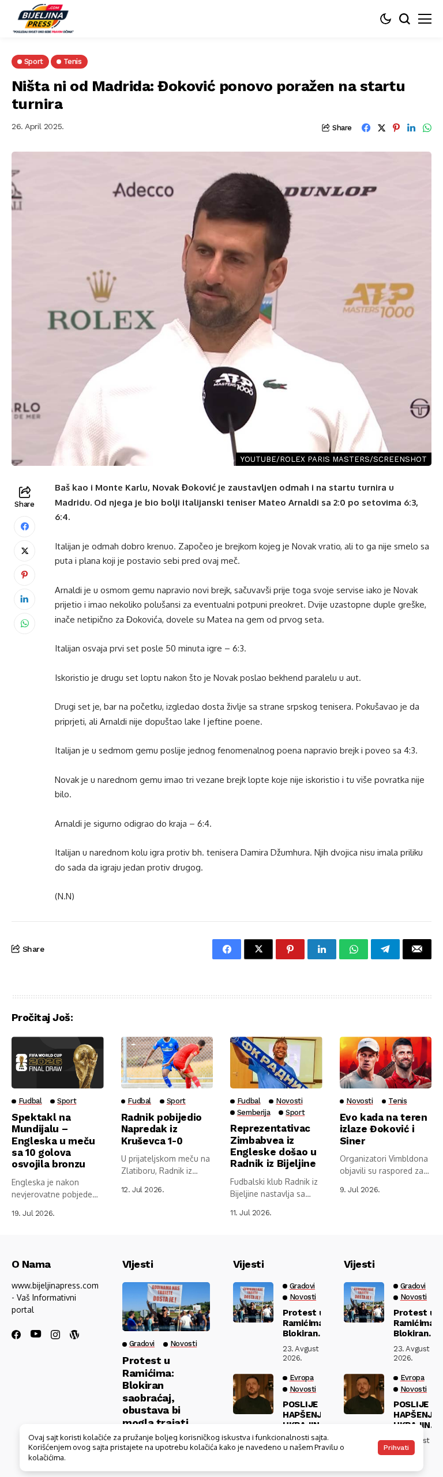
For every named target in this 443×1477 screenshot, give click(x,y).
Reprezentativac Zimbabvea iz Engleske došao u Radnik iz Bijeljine (273, 1145)
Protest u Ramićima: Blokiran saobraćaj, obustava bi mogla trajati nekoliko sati (155, 1397)
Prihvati (396, 1448)
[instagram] (55, 1334)
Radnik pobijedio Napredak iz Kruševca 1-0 (161, 1129)
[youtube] (36, 1334)
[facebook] (16, 1334)
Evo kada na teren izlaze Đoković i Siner (383, 1129)
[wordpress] (74, 1334)
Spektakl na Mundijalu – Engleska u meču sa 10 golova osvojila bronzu (53, 1140)
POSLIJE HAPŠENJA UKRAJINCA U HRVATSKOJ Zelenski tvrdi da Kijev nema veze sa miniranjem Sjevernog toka (307, 1414)
